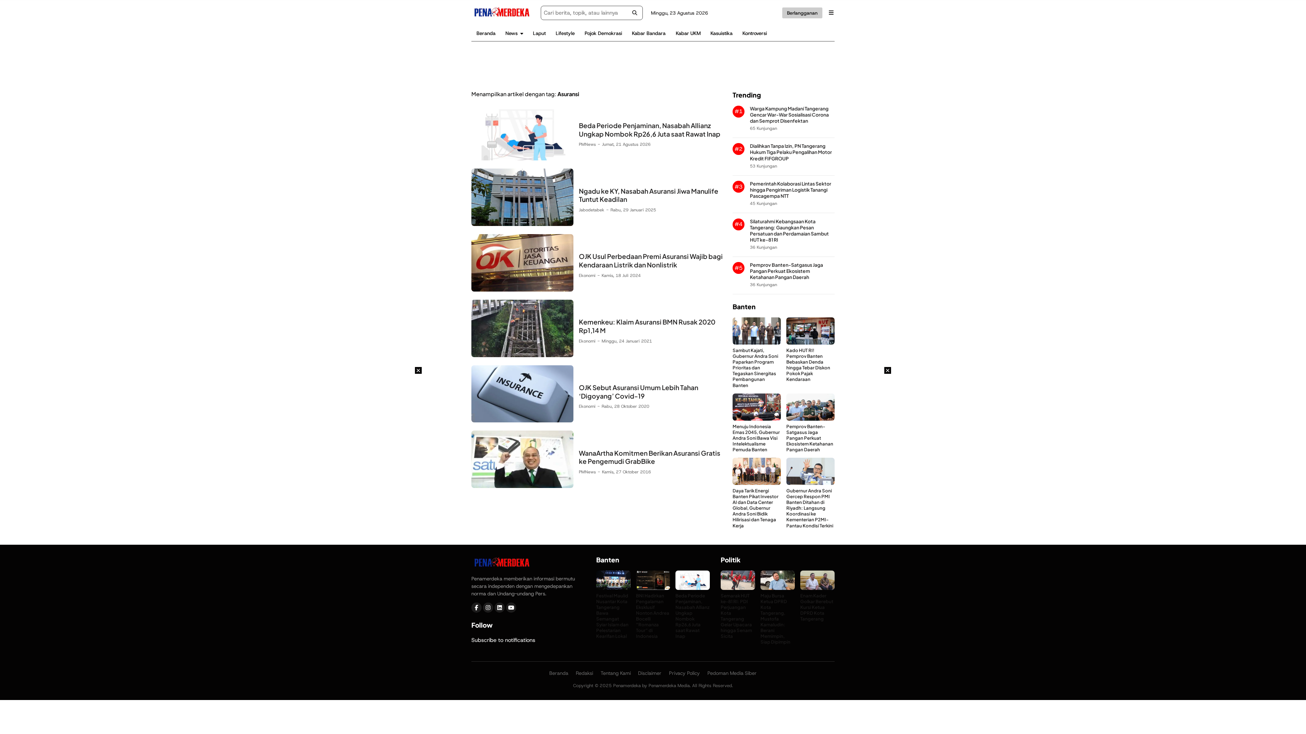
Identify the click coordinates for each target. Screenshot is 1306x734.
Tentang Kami (616, 673)
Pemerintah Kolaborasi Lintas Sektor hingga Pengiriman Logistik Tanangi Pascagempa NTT (790, 190)
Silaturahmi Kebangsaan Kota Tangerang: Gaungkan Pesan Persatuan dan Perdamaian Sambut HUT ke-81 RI (789, 231)
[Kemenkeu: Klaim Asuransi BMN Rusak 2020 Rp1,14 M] (522, 355)
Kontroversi (754, 33)
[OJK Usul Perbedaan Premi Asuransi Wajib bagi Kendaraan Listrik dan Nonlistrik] (522, 289)
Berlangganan (802, 13)
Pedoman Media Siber (732, 673)
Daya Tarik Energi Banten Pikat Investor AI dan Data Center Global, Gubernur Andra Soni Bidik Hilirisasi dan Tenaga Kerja (755, 508)
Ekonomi (587, 275)
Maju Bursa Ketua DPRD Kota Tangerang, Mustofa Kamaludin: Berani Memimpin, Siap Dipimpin (775, 619)
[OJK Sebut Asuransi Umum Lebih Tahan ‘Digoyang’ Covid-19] (522, 420)
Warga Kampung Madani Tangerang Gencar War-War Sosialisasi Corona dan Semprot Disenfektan (789, 115)
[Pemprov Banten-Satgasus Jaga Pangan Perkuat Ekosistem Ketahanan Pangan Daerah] (810, 418)
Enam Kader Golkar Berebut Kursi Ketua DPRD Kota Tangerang (816, 607)
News (511, 33)
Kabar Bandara (649, 33)
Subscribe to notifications (503, 640)
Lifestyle (565, 33)
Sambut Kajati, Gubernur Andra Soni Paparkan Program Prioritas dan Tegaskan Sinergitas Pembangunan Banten (755, 367)
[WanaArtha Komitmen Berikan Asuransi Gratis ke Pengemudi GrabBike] (522, 486)
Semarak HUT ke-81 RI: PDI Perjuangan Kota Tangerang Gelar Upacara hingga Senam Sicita (736, 616)
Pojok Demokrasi (603, 33)
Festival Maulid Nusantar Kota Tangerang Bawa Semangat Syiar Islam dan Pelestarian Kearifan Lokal (612, 616)
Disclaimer (650, 673)
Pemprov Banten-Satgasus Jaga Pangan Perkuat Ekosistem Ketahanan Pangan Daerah (786, 271)
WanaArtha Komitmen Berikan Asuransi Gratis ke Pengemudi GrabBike (649, 457)
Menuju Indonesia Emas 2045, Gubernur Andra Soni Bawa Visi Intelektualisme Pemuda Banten (756, 437)
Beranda (486, 33)
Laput (539, 33)
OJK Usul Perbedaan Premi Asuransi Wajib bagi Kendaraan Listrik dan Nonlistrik (651, 260)
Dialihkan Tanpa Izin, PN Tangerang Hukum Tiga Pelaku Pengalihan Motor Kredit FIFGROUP (791, 152)
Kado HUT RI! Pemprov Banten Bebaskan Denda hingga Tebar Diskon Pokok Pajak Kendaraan (808, 364)
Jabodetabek (591, 210)
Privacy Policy (684, 673)
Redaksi (584, 673)
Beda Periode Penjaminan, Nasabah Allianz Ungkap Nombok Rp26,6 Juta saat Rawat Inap (649, 129)
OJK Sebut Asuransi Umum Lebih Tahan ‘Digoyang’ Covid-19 (638, 391)
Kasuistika (721, 33)
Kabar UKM (688, 33)
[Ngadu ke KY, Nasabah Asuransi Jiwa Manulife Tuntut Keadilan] (522, 224)
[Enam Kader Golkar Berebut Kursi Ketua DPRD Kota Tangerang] (817, 588)
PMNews (587, 144)
